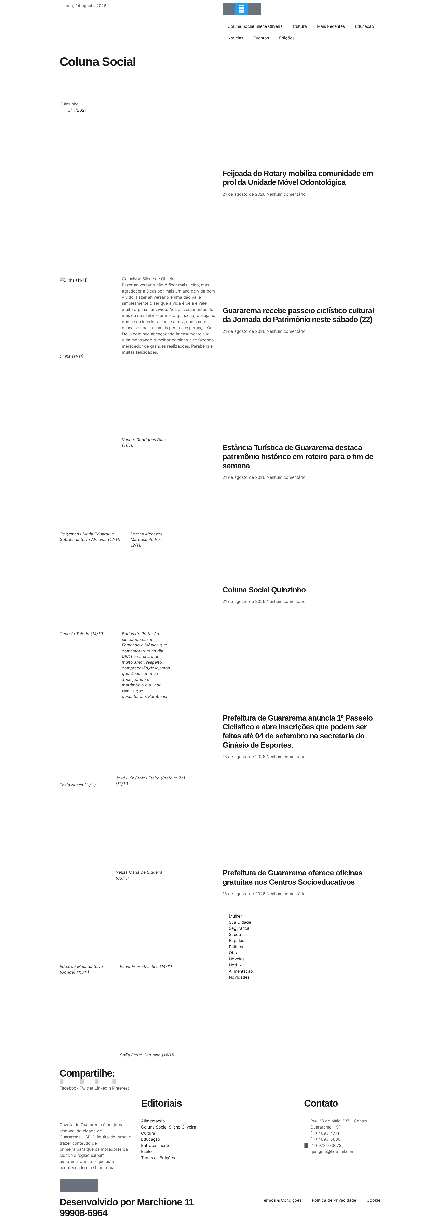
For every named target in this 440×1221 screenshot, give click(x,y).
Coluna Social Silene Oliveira (255, 26)
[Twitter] (241, 9)
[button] (69, 1085)
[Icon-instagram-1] (254, 9)
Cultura (300, 26)
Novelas (235, 38)
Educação (364, 26)
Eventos (261, 38)
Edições (286, 38)
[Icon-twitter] (78, 1185)
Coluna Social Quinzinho (264, 590)
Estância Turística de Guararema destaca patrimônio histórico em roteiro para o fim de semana (298, 456)
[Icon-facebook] (229, 9)
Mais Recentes (331, 26)
